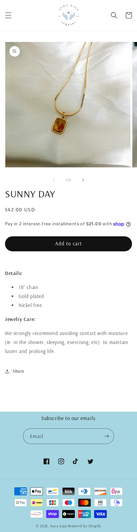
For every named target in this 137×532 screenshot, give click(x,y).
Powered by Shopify (84, 526)
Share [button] (18, 371)
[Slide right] (83, 180)
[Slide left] (54, 180)
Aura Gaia (58, 526)
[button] (8, 15)
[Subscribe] (106, 436)
